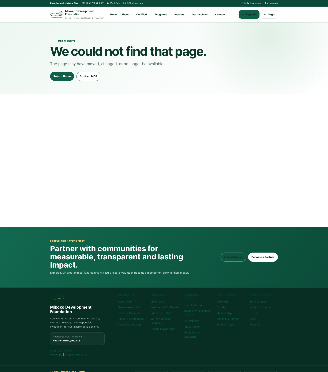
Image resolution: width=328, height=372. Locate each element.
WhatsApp (113, 3)
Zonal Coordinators (129, 324)
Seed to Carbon (193, 305)
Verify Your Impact (251, 3)
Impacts (179, 14)
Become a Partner (263, 257)
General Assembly (129, 307)
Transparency (271, 3)
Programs (161, 14)
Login (269, 14)
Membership (224, 313)
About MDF (125, 301)
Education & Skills (162, 313)
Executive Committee (131, 318)
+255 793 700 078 (93, 3)
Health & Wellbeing (162, 328)
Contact (220, 14)
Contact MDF (88, 76)
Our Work (142, 14)
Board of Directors (129, 313)
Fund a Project (233, 257)
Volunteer (222, 301)
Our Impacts (191, 320)
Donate (221, 307)
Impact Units (191, 326)
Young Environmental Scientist (197, 313)
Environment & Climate (165, 307)
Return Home (62, 76)
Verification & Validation (192, 334)
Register (249, 14)
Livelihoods (158, 301)
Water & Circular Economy (161, 321)
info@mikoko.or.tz (133, 3)
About (125, 14)
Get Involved (199, 14)
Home (113, 14)
